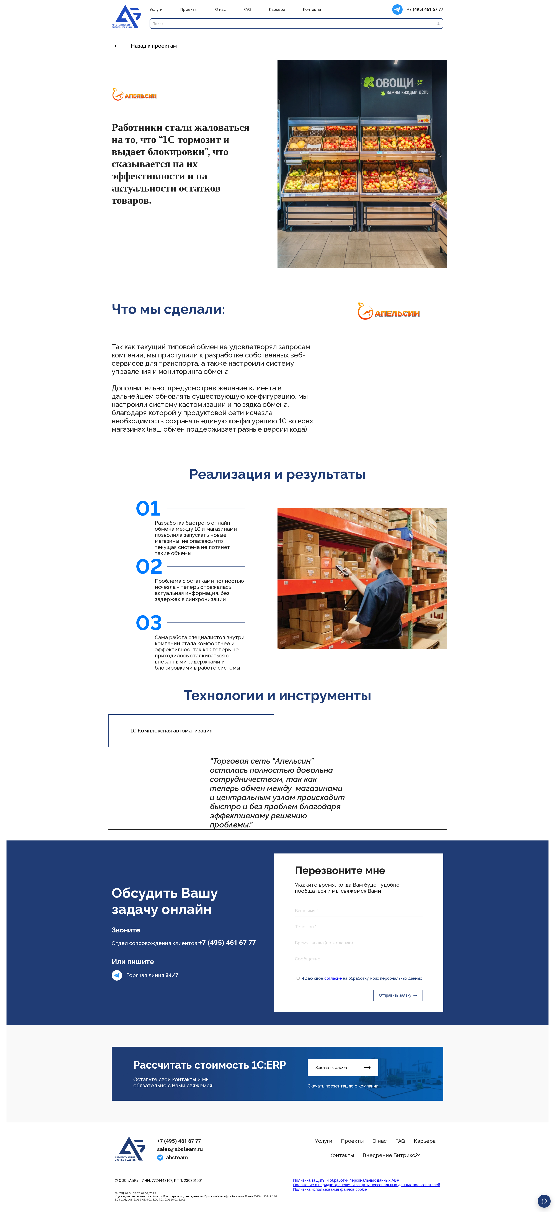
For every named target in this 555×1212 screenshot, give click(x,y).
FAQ (247, 9)
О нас (220, 9)
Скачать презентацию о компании (343, 1086)
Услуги (156, 9)
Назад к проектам (154, 46)
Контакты (312, 9)
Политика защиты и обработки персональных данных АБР (346, 1180)
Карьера (277, 9)
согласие (333, 978)
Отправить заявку (395, 995)
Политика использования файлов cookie (330, 1189)
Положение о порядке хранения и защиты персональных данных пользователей (366, 1185)
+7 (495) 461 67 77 (425, 9)
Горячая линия (152, 975)
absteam (177, 1158)
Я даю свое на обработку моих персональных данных (361, 978)
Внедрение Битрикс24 (392, 1155)
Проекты (188, 9)
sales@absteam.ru (180, 1149)
